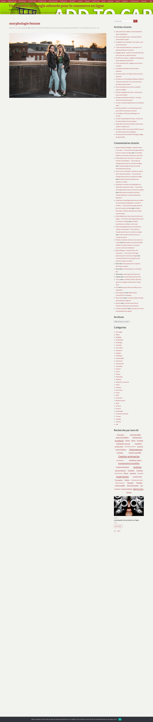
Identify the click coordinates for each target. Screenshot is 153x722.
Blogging (118, 337)
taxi (141, 486)
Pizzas (118, 392)
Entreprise (22, 1)
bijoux (133, 441)
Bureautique (12, 1)
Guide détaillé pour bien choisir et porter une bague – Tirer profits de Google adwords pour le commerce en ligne (130, 218)
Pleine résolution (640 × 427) (90, 28)
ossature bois (137, 477)
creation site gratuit (122, 308)
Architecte (119, 441)
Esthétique (32, 1)
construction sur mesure (130, 446)
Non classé (119, 390)
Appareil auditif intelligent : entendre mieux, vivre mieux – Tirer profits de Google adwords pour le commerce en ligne (130, 150)
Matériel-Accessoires (122, 382)
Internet (73, 1)
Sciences (125, 1)
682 (118, 531)
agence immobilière (122, 437)
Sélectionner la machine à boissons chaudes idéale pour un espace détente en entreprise (128, 194)
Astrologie (119, 332)
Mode (103, 1)
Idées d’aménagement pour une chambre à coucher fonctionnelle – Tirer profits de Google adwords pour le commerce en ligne (129, 229)
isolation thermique (122, 467)
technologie (134, 1)
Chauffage (119, 342)
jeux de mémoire (120, 470)
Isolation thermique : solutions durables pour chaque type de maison (129, 210)
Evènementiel (120, 358)
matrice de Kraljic (118, 473)
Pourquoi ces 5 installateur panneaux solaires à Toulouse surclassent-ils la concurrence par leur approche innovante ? (130, 81)
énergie (128, 492)
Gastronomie (53, 1)
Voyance (118, 421)
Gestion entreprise (129, 456)
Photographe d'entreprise (137, 480)
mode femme (122, 476)
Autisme (118, 303)
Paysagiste (118, 480)
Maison (87, 1)
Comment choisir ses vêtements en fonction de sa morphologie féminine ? (54, 28)
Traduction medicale (122, 414)
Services (118, 408)
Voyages (143, 1)
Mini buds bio (140, 473)
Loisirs (80, 1)
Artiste (127, 441)
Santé (118, 1)
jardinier (137, 467)
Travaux (118, 416)
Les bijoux (139, 470)
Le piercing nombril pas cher (131, 274)
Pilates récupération (119, 482)
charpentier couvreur (123, 444)
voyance (117, 489)
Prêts (117, 395)
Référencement (120, 400)
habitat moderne (120, 460)
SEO (117, 287)
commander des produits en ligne (126, 520)
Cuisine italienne (120, 450)
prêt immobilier (120, 486)
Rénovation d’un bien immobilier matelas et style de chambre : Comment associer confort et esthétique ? (129, 245)
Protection (119, 398)
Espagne (118, 353)
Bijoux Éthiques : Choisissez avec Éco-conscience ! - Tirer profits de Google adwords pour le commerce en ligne (127, 253)
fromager (120, 453)
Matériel (118, 379)
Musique (110, 1)
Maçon (126, 473)
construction (119, 446)
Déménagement (135, 449)
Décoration (119, 348)
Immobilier (63, 1)
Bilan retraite (120, 298)
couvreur (140, 446)
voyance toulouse (126, 489)
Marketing (95, 1)
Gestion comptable (135, 453)
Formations (42, 1)
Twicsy (118, 279)
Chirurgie (118, 345)
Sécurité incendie (132, 486)
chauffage (138, 444)
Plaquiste (130, 483)
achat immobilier (135, 435)
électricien (138, 489)
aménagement (137, 437)
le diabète (131, 470)
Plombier (139, 483)
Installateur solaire (135, 460)
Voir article (118, 526)
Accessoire (120, 435)
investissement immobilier (129, 463)
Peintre (126, 480)
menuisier (133, 473)
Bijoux (3, 1)
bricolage (140, 441)
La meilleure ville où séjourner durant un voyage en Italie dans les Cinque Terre (128, 282)
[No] (151, 719)
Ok (120, 719)
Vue (117, 424)
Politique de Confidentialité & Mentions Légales (17, 12)
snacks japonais (120, 292)
